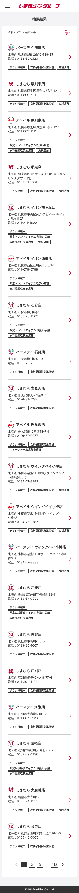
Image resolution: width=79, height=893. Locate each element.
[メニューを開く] (7, 6)
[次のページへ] (63, 865)
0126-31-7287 (27, 399)
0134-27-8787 (27, 522)
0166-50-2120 (27, 58)
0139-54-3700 (28, 598)
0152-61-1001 (27, 182)
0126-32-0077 (27, 435)
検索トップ (14, 32)
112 (54, 865)
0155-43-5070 (28, 837)
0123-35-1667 (27, 645)
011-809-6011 (27, 95)
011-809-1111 (27, 131)
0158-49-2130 (27, 754)
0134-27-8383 (27, 562)
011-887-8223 (27, 718)
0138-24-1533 (27, 801)
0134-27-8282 (27, 481)
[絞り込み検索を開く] (67, 32)
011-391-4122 (27, 681)
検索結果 (30, 32)
